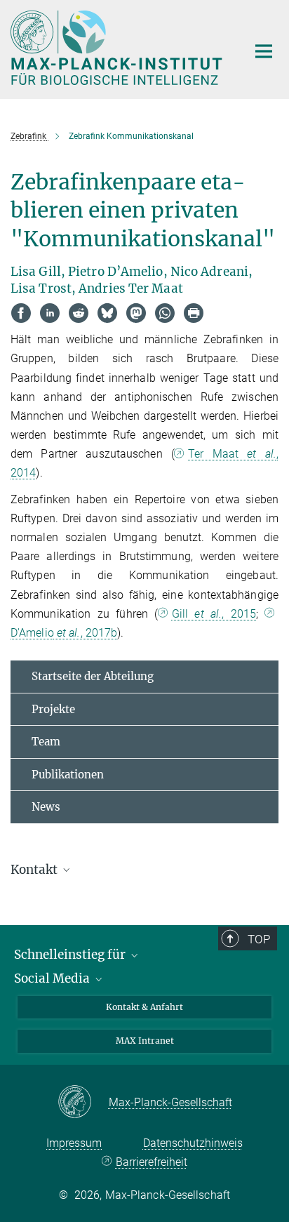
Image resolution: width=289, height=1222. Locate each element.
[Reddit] (78, 313)
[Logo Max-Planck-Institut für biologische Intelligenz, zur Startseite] (118, 48)
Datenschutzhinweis (193, 1143)
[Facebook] (21, 313)
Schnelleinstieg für (71, 955)
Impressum (74, 1143)
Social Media (53, 978)
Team (46, 741)
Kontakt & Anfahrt (144, 1007)
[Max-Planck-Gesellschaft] (83, 1103)
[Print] (193, 313)
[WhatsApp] (164, 313)
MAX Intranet (145, 1040)
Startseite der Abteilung (93, 676)
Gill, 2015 (214, 613)
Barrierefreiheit (151, 1162)
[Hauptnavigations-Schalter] (264, 51)
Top (259, 939)
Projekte (53, 709)
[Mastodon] (136, 313)
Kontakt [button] (35, 870)
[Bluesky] (107, 313)
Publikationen (68, 774)
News (46, 806)
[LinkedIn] (49, 313)
